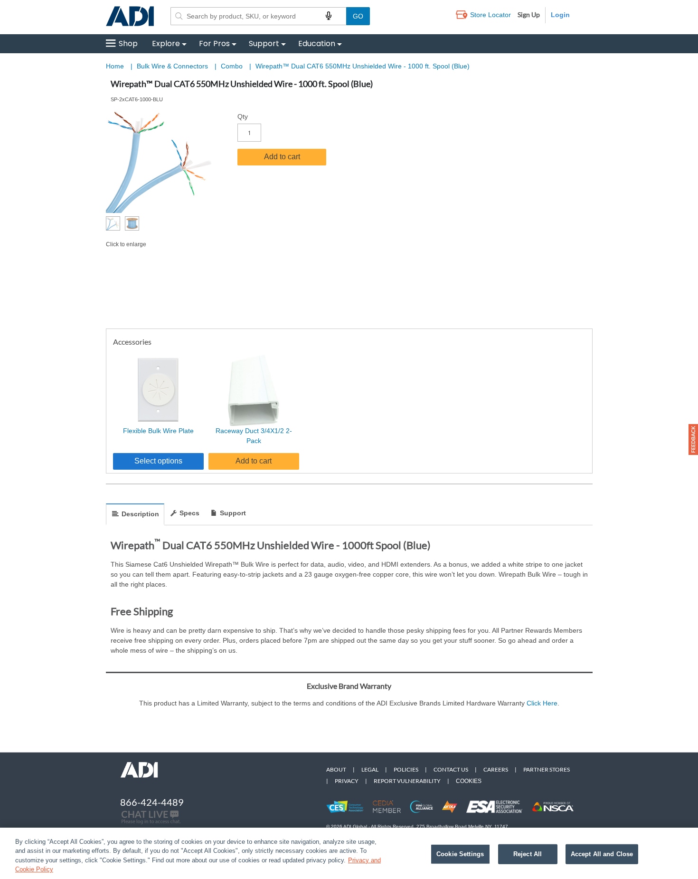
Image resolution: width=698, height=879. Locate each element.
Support (264, 43)
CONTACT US (451, 769)
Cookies (468, 781)
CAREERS (495, 769)
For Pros (214, 43)
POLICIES (406, 769)
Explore (166, 43)
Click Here (542, 703)
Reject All (527, 854)
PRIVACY (346, 780)
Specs (189, 513)
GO (358, 16)
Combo (233, 66)
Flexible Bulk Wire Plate (158, 431)
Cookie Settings (460, 854)
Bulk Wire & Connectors (173, 66)
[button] (693, 439)
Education (316, 43)
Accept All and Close (602, 854)
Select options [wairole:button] (158, 461)
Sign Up (529, 14)
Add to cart (282, 157)
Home (115, 66)
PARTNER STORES (546, 769)
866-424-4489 (152, 802)
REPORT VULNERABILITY (407, 780)
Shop (128, 43)
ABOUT (336, 769)
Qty (242, 116)
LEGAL (369, 769)
